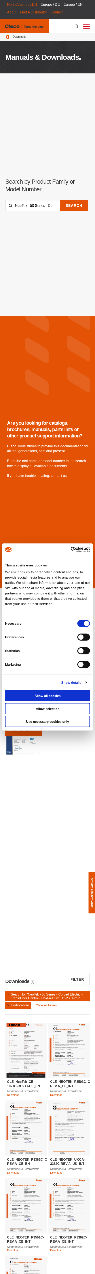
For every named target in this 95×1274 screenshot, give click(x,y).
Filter (77, 979)
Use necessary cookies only (47, 721)
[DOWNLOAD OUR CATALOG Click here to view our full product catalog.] (91, 892)
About (11, 12)
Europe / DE (50, 4)
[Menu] (86, 26)
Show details (71, 682)
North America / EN (22, 4)
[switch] (83, 637)
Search (74, 205)
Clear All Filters (46, 1005)
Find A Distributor (33, 12)
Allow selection (47, 708)
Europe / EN (73, 4)
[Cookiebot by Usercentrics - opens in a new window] (70, 550)
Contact (56, 12)
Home (8, 37)
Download (13, 1095)
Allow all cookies (47, 696)
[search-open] (77, 26)
